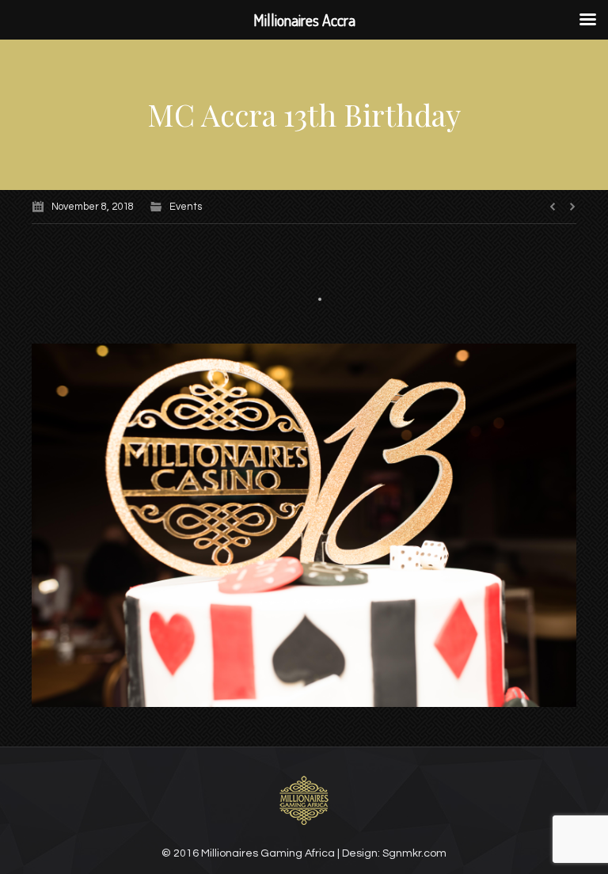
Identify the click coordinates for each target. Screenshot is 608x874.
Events (185, 206)
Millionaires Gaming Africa (268, 853)
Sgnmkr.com (414, 853)
